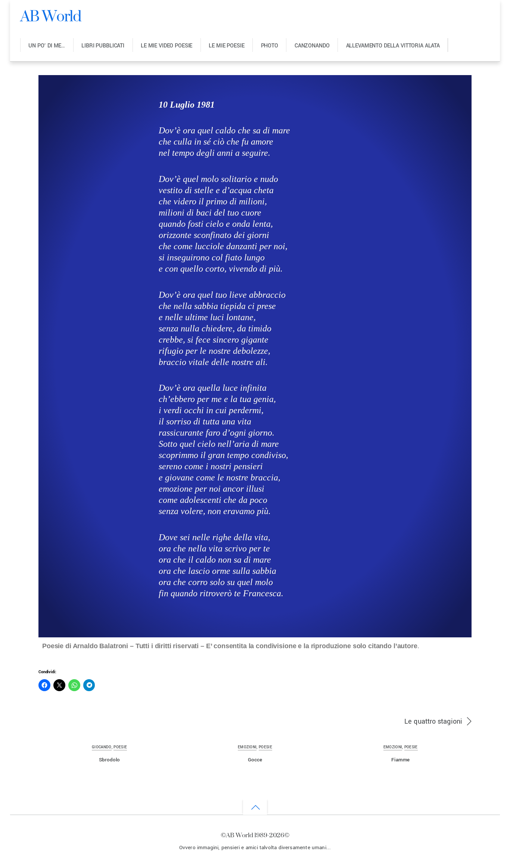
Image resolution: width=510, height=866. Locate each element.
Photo (269, 46)
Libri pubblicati (102, 46)
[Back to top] (255, 807)
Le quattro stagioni (433, 721)
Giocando (102, 747)
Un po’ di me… (46, 46)
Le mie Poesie (226, 46)
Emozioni (247, 747)
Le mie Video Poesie (166, 46)
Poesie (120, 747)
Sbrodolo (109, 759)
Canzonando (312, 46)
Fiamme (400, 759)
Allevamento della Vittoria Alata (393, 46)
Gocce (255, 759)
